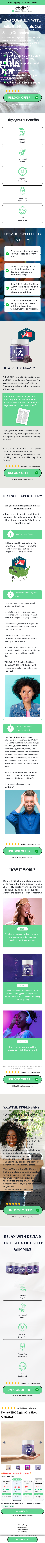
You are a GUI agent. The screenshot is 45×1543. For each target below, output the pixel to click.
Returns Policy (22, 1532)
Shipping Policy (22, 1527)
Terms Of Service (22, 1529)
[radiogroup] (22, 1490)
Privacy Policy (22, 1525)
